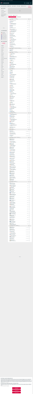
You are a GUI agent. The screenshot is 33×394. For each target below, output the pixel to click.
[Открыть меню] (31, 3)
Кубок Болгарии (3, 11)
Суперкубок (2, 12)
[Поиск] (25, 3)
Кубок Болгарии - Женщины (3, 15)
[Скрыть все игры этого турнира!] (30, 19)
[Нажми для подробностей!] (19, 21)
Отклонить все (16, 390)
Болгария (16, 15)
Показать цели (16, 392)
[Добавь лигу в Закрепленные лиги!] (17, 19)
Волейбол (10, 15)
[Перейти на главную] (7, 3)
